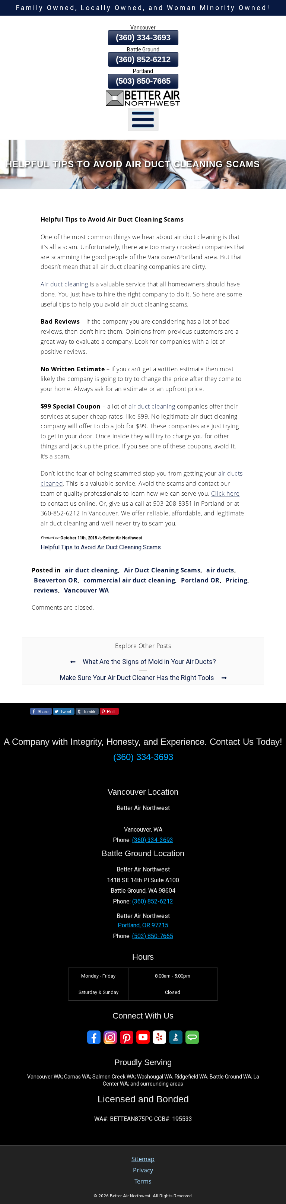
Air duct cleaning (64, 284)
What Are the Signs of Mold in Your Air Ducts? (149, 661)
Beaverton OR (55, 580)
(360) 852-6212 (143, 59)
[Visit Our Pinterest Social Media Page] (126, 1037)
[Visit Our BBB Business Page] (175, 1037)
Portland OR (200, 580)
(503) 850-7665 (143, 81)
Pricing (237, 580)
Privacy (143, 1170)
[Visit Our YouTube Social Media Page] (143, 1037)
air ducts (220, 570)
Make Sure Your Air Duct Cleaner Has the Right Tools (137, 677)
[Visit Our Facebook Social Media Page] (94, 1037)
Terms (143, 1181)
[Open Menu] (143, 119)
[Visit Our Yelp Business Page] (159, 1037)
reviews (46, 590)
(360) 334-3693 (143, 37)
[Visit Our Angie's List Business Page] (192, 1037)
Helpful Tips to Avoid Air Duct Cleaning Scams (101, 547)
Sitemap (143, 1159)
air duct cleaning (151, 406)
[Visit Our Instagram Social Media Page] (110, 1037)
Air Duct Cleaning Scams (162, 570)
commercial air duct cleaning (129, 580)
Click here (225, 493)
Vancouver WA (86, 590)
